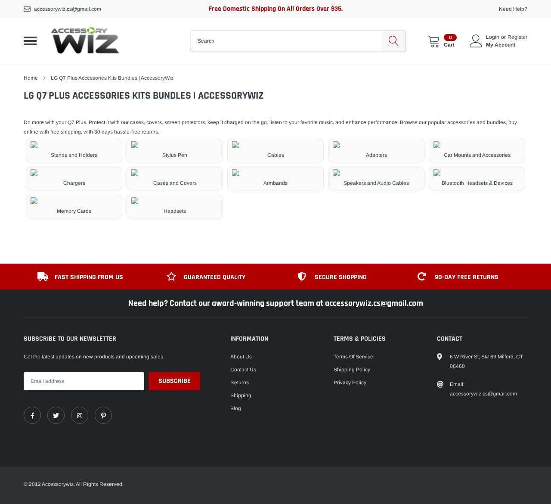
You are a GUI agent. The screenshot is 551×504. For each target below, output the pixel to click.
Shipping (240, 395)
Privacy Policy (350, 383)
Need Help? (513, 9)
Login (492, 37)
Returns (239, 383)
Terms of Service (353, 357)
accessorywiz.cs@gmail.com (67, 9)
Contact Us (243, 370)
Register (517, 37)
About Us (241, 357)
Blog (235, 408)
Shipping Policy (352, 370)
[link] (32, 415)
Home (31, 78)
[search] (394, 41)
